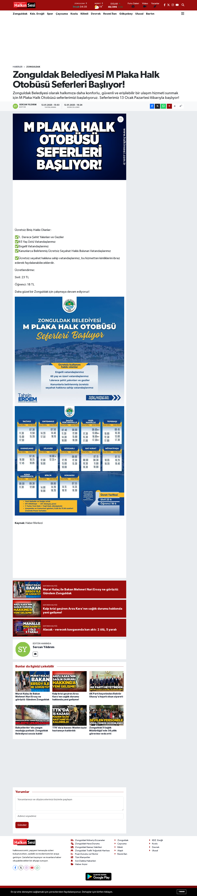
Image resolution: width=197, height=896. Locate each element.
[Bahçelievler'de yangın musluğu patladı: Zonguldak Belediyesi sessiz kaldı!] (32, 715)
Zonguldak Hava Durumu (87, 844)
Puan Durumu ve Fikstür (86, 854)
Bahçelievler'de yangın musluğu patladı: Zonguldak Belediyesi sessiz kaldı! (31, 730)
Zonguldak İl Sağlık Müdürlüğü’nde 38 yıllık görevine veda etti (103, 730)
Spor (50, 13)
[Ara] (183, 5)
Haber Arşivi (81, 864)
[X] (20, 867)
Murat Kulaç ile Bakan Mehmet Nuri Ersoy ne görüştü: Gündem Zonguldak (32, 696)
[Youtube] (31, 867)
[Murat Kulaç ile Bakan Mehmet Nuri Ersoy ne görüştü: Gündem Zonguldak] (32, 681)
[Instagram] (26, 867)
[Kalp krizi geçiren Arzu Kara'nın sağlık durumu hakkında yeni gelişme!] (69, 681)
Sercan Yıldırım (43, 647)
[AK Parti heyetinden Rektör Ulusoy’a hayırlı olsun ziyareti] (106, 681)
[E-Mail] (35, 654)
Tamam (182, 891)
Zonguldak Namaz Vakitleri (88, 847)
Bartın (150, 13)
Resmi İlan (110, 13)
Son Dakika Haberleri (85, 861)
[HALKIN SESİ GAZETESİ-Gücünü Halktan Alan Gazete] (24, 5)
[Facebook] (15, 867)
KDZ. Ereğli (157, 840)
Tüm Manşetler (82, 857)
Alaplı (120, 850)
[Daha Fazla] (169, 106)
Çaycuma (62, 13)
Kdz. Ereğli (37, 13)
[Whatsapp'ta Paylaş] (163, 106)
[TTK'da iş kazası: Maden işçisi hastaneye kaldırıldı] (69, 715)
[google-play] (98, 876)
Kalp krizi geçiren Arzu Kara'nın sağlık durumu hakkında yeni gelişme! (65, 696)
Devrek (96, 13)
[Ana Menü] (182, 13)
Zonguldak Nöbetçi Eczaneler (90, 840)
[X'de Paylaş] (157, 106)
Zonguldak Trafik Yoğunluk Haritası (92, 850)
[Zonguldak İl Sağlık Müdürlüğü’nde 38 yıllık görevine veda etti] (106, 715)
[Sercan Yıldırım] (22, 649)
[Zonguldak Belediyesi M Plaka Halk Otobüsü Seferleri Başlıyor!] (69, 147)
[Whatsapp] (37, 867)
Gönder (22, 825)
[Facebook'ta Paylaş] (152, 106)
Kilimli (84, 13)
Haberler (17, 67)
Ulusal (139, 13)
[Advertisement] (98, 41)
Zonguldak (20, 13)
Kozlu (74, 13)
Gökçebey (126, 13)
